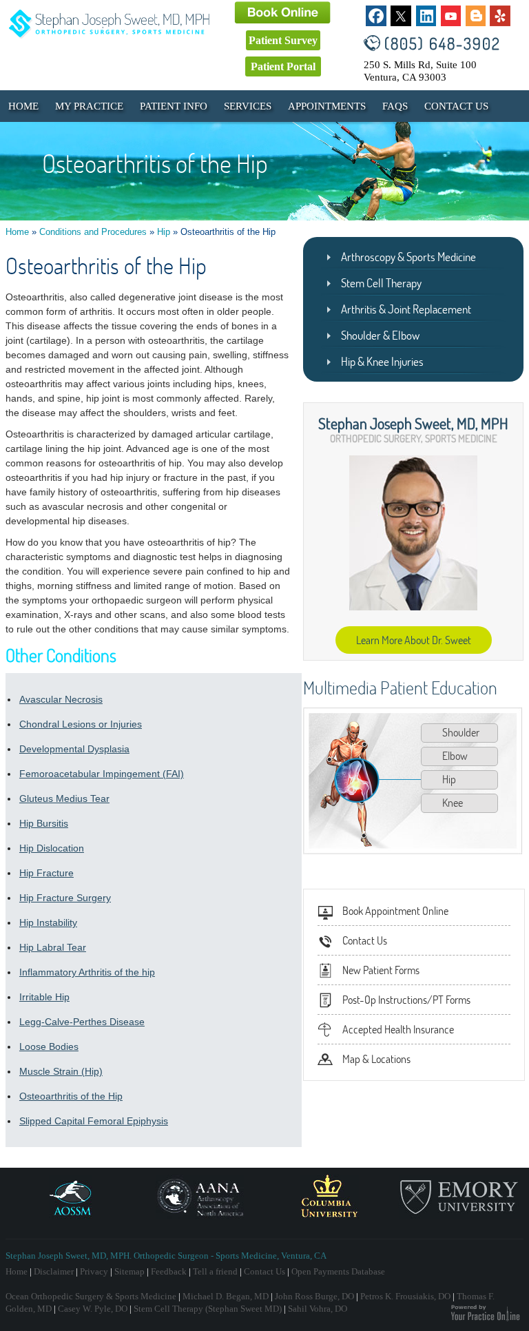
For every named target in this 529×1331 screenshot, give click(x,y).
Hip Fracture (46, 872)
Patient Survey (283, 40)
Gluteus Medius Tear (64, 798)
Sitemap (129, 1271)
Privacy (94, 1271)
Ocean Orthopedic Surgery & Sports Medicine (91, 1296)
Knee (452, 802)
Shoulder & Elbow (380, 335)
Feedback (169, 1271)
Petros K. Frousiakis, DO (405, 1296)
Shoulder (460, 732)
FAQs (395, 106)
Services (247, 106)
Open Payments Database (338, 1271)
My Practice (89, 106)
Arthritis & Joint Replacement (406, 309)
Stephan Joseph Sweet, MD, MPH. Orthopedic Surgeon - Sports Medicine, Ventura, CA (166, 1255)
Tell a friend (215, 1271)
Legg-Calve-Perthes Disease (82, 1021)
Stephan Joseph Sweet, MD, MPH (413, 423)
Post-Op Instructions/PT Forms (406, 1000)
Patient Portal (283, 66)
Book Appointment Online (395, 911)
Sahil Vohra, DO (317, 1308)
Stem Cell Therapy (381, 283)
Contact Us (456, 106)
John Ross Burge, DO (314, 1296)
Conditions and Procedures (93, 232)
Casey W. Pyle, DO (92, 1308)
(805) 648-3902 (442, 43)
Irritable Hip (44, 996)
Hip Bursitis (43, 823)
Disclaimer (54, 1271)
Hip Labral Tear (52, 947)
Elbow (455, 756)
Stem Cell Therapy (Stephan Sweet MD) (208, 1308)
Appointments (327, 106)
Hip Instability (48, 922)
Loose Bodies (49, 1046)
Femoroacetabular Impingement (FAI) (101, 773)
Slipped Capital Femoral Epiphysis (93, 1120)
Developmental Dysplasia (74, 748)
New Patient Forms (380, 970)
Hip (163, 232)
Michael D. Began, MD (226, 1296)
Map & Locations (376, 1059)
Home (23, 106)
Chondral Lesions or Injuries (80, 724)
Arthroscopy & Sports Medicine (408, 256)
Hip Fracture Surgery (65, 897)
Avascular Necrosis (61, 699)
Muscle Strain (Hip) (61, 1071)
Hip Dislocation (51, 848)
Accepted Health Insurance (398, 1029)
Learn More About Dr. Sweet (413, 640)
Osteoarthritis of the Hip (71, 1096)
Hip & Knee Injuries (382, 361)
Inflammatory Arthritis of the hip (87, 972)
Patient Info (173, 106)
